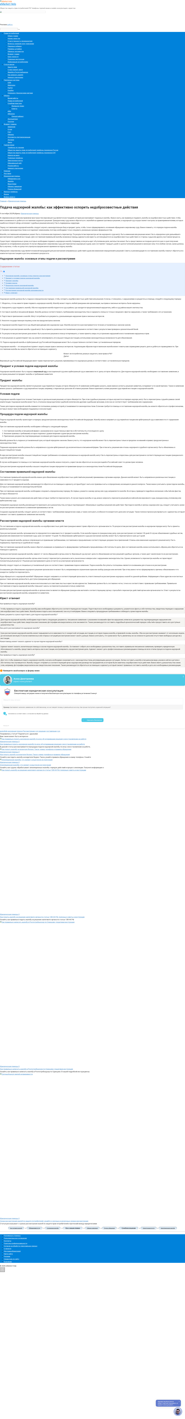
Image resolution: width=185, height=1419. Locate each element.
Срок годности (13, 57)
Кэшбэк (11, 90)
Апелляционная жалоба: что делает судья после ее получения (25, 765)
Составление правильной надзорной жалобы (21, 288)
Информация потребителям (18, 62)
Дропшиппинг (13, 119)
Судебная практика (15, 103)
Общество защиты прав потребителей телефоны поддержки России (33, 150)
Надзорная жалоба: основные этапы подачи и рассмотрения (27, 276)
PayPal (10, 88)
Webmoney (11, 85)
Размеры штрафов (15, 49)
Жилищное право (18, 106)
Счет (9, 132)
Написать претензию (15, 77)
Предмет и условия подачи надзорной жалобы (22, 278)
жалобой (3, 731)
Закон (10, 142)
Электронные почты (15, 160)
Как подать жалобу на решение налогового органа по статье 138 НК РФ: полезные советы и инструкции (42, 917)
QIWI (9, 83)
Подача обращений (14, 189)
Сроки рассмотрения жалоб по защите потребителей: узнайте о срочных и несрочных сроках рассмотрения (44, 1221)
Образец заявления (15, 186)
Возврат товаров (10, 124)
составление (51, 731)
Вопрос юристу (9, 197)
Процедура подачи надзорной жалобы (19, 285)
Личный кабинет (18, 116)
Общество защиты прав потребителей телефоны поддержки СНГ (32, 153)
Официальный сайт (15, 163)
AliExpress (11, 114)
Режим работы (13, 166)
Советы (14, 109)
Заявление (11, 127)
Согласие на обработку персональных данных (20, 1246)
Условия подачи (11, 283)
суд (58, 731)
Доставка (7, 173)
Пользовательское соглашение (15, 1238)
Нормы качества (14, 38)
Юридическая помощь (12, 176)
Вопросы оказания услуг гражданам (21, 44)
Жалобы (11, 181)
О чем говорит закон (15, 70)
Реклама (7, 1256)
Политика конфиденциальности (15, 1243)
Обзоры (7, 96)
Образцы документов (16, 51)
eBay (9, 111)
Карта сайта (8, 1254)
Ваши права (12, 184)
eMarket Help (8, 4)
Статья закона (9, 64)
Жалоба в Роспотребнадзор (18, 72)
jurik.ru (10, 25)
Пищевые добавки (14, 46)
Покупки (11, 122)
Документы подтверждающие (19, 137)
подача (20, 731)
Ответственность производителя (20, 41)
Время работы (13, 98)
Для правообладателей (12, 1251)
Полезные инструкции (16, 59)
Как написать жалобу (15, 75)
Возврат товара (13, 54)
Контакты (7, 1241)
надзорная (12, 731)
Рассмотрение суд (30, 731)
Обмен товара (13, 36)
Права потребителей (11, 33)
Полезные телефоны (15, 158)
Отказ (10, 129)
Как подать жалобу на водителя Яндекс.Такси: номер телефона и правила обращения (35, 755)
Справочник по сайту (11, 1259)
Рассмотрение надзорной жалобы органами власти (24, 290)
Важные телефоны (11, 192)
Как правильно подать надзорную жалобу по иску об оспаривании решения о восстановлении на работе (42, 744)
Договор (11, 140)
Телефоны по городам (16, 147)
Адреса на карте (13, 155)
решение (42, 731)
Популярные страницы (12, 1236)
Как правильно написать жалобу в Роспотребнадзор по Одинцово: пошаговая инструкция (36, 1069)
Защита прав (12, 67)
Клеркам (7, 171)
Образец (11, 134)
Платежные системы (11, 80)
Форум (6, 194)
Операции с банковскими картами (20, 93)
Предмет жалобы (11, 281)
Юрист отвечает (11, 293)
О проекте (7, 1249)
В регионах (8, 1262)
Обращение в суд (14, 179)
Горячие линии (9, 145)
